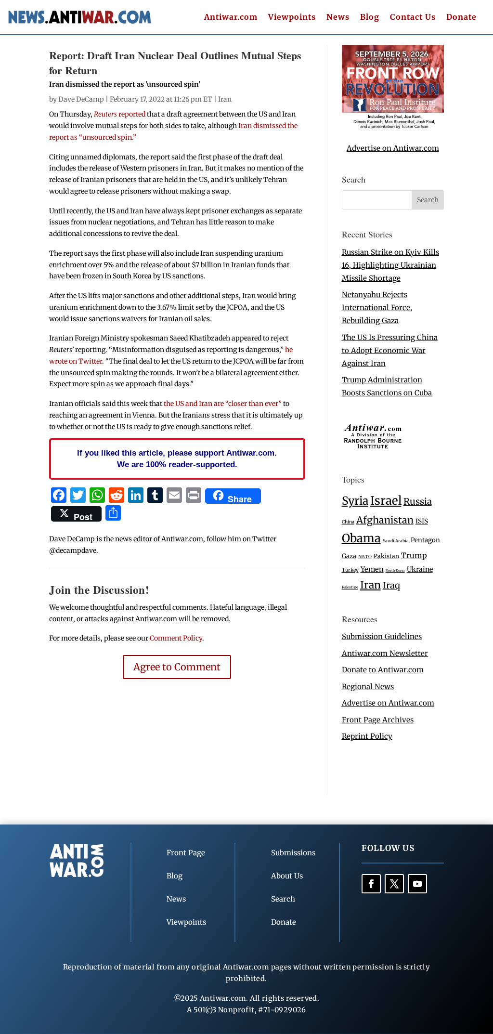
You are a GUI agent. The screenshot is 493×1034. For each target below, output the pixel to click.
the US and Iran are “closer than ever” (223, 403)
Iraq (391, 585)
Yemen (372, 569)
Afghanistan (385, 520)
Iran (225, 99)
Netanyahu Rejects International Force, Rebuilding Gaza (377, 307)
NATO (365, 557)
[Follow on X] (394, 883)
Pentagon (425, 540)
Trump (414, 555)
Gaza (349, 556)
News (338, 17)
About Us (287, 875)
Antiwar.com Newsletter (385, 653)
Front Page (186, 852)
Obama (361, 538)
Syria (355, 501)
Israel (386, 500)
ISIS (421, 521)
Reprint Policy (367, 736)
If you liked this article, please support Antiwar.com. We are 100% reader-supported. (177, 458)
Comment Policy (176, 638)
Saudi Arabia (396, 540)
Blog (369, 17)
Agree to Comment (177, 667)
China (348, 522)
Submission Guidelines (382, 636)
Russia (417, 501)
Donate (461, 17)
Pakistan (386, 556)
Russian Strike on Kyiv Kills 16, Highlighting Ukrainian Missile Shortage (390, 265)
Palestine (350, 587)
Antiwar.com (231, 17)
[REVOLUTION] (393, 126)
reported (119, 114)
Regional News (368, 686)
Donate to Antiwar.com (383, 669)
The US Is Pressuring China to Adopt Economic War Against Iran (390, 350)
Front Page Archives (378, 719)
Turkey (350, 570)
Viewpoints (292, 17)
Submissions (293, 852)
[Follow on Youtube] (417, 883)
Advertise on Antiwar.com (393, 148)
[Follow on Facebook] (371, 883)
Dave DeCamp (81, 99)
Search (283, 898)
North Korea (395, 570)
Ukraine (420, 569)
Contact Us (413, 17)
